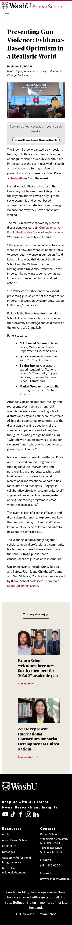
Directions (8, 852)
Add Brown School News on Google (36, 140)
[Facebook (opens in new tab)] (20, 814)
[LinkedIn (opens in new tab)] (36, 814)
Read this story (26, 683)
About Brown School (15, 840)
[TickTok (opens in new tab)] (13, 814)
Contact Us (9, 846)
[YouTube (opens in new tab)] (5, 814)
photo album (18, 178)
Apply (5, 834)
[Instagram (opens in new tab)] (28, 814)
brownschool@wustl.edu (55, 878)
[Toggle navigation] (7, 13)
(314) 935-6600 (50, 865)
